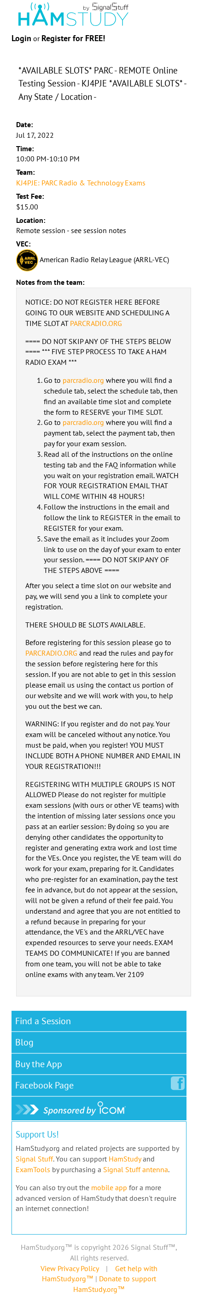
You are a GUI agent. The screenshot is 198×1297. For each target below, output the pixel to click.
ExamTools (33, 1169)
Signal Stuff (34, 1158)
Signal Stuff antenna (135, 1169)
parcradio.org (83, 380)
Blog (24, 1042)
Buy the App (38, 1064)
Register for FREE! (73, 38)
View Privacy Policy (70, 1268)
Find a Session (43, 1021)
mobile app (109, 1187)
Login (21, 38)
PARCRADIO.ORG (96, 323)
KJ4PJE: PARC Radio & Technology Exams (81, 182)
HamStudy (125, 1158)
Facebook (44, 1085)
